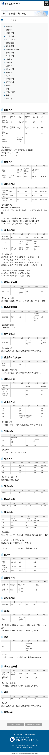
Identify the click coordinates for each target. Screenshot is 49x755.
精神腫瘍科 (10, 46)
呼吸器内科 (10, 33)
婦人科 (8, 76)
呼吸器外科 (10, 53)
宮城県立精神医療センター (33, 724)
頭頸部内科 (10, 82)
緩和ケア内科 (11, 40)
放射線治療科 (11, 92)
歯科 (7, 95)
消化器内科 (10, 36)
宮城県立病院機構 (15, 724)
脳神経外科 (10, 69)
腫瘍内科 (9, 30)
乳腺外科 (9, 59)
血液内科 (9, 26)
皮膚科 (8, 85)
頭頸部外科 (10, 79)
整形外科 (9, 62)
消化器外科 (10, 56)
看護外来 (9, 99)
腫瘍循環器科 (11, 43)
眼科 (7, 89)
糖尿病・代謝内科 (12, 49)
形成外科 (9, 66)
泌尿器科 (9, 72)
